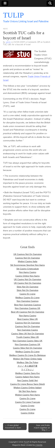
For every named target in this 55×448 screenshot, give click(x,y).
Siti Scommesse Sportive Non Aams (27, 265)
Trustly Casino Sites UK (27, 337)
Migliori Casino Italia (27, 261)
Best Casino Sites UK (27, 319)
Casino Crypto (27, 405)
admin (8, 42)
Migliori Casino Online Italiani (28, 387)
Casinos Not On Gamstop (27, 258)
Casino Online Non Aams (27, 276)
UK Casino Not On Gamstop (27, 279)
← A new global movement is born (13, 426)
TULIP (13, 15)
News (5, 29)
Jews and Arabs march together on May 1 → (42, 427)
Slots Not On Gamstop (27, 286)
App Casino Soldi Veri (27, 380)
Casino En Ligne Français (27, 402)
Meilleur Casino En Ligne (27, 297)
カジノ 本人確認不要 (27, 366)
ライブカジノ (27, 369)
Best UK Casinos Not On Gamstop (27, 312)
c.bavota (38, 445)
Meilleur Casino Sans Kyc (27, 373)
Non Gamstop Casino (27, 330)
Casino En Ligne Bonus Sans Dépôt (27, 384)
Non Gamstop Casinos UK (27, 308)
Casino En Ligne (27, 294)
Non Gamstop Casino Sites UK (27, 341)
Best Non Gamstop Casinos (27, 304)
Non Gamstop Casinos (27, 301)
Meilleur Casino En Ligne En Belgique (27, 355)
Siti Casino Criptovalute (27, 268)
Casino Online (27, 413)
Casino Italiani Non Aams (27, 377)
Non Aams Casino (27, 272)
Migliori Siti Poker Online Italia (27, 359)
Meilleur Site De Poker (27, 362)
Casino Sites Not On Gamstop (27, 348)
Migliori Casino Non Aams (27, 395)
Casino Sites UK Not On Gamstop (27, 333)
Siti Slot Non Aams (27, 391)
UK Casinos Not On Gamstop (27, 254)
